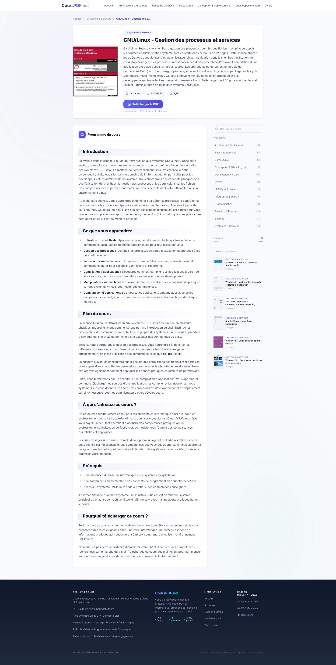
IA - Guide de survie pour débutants (93, 608)
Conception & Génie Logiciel (214, 5)
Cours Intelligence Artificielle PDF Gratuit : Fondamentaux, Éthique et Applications (110, 600)
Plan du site (211, 625)
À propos (209, 605)
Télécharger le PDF (145, 104)
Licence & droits (213, 611)
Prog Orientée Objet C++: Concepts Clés (96, 615)
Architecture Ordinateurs (132, 5)
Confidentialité (212, 618)
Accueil (108, 5)
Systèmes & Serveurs (98, 18)
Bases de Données (163, 5)
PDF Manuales (247, 608)
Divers (268, 5)
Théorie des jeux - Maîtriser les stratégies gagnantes (103, 636)
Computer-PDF (247, 601)
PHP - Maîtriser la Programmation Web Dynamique (102, 629)
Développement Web (248, 5)
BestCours (245, 614)
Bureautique (186, 5)
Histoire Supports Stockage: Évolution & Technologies (103, 622)
